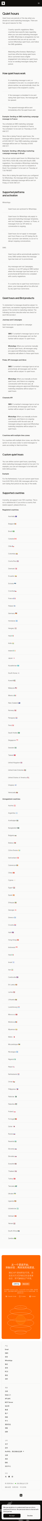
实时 (6, 1379)
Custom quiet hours (12, 454)
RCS (6, 1371)
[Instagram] (12, 1476)
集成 (6, 1409)
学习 (6, 1421)
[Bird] (3, 3)
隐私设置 (8, 1487)
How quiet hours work (13, 73)
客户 (6, 1413)
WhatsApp (8, 1360)
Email (6, 1349)
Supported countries (13, 493)
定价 (6, 1448)
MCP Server (9, 1402)
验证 (6, 1364)
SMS (6, 1353)
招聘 (6, 1432)
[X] (6, 1476)
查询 (6, 1368)
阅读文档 (26, 1284)
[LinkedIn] (9, 1476)
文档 (6, 1391)
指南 (6, 1417)
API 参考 (7, 1398)
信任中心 (8, 1466)
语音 (6, 1357)
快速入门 (8, 1395)
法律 (6, 1455)
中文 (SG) (23, 1487)
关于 (6, 1444)
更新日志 (8, 1424)
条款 (6, 1459)
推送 (6, 1375)
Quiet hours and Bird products (18, 298)
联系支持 (15, 1487)
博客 (6, 1428)
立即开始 (16, 1284)
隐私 (6, 1462)
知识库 (7, 1406)
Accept (12, 1516)
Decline (30, 1516)
